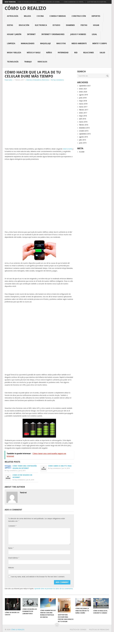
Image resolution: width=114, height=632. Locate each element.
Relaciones (88, 53)
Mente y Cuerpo (99, 43)
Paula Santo (8, 80)
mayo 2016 (83, 116)
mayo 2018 (83, 101)
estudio (56, 25)
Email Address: (13, 558)
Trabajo (28, 62)
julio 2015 (82, 140)
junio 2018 (83, 98)
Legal (94, 34)
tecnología (12, 62)
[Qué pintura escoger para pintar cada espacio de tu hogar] (65, 605)
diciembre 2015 (84, 128)
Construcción (79, 16)
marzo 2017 (83, 107)
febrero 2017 (83, 110)
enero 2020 (83, 92)
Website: (11, 568)
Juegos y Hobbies (78, 34)
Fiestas (84, 25)
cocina (40, 16)
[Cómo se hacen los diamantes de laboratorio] (30, 602)
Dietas (10, 25)
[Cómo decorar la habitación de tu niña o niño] (83, 602)
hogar (96, 25)
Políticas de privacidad (99, 629)
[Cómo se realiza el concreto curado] (101, 603)
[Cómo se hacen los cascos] (12, 604)
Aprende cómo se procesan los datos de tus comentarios (53, 588)
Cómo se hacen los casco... (27, 2)
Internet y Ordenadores (52, 34)
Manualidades (27, 43)
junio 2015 (83, 143)
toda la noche (67, 149)
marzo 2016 (83, 122)
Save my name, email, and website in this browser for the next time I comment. (38, 577)
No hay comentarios (57, 80)
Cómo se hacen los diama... (50, 2)
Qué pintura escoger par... (97, 2)
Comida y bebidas (57, 16)
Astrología (12, 16)
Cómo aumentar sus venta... (74, 2)
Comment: (12, 526)
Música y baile (33, 53)
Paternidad (63, 53)
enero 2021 (83, 89)
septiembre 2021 (85, 86)
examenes (70, 25)
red (75, 53)
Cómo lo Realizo (25, 8)
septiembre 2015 (85, 134)
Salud (102, 53)
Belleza (27, 16)
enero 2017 (83, 113)
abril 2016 (82, 119)
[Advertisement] (39, 98)
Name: (11, 548)
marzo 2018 (83, 104)
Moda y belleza (14, 53)
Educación (24, 25)
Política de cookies (78, 629)
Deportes (96, 16)
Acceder (81, 152)
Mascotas (61, 43)
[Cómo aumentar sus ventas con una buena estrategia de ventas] (48, 603)
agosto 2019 (83, 95)
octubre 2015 (83, 131)
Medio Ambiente (79, 43)
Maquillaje (45, 43)
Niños (49, 53)
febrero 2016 (83, 125)
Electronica (41, 25)
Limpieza (11, 43)
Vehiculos (42, 62)
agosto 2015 (83, 137)
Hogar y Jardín (14, 34)
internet (31, 34)
